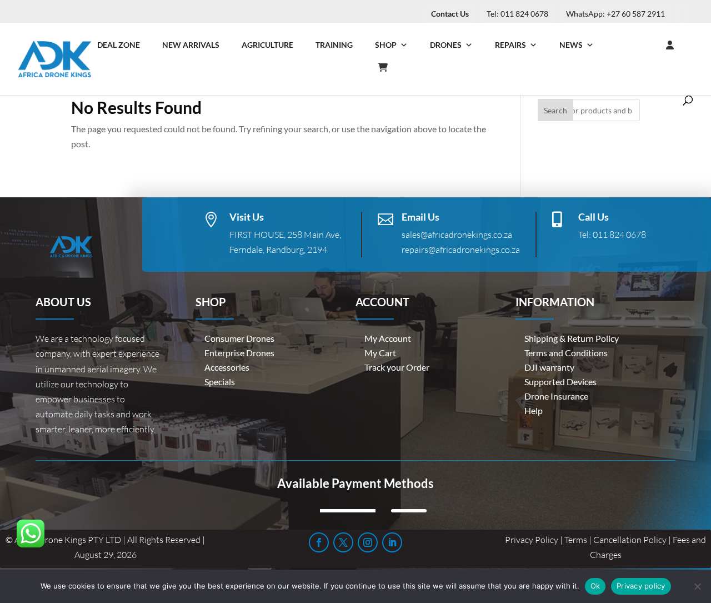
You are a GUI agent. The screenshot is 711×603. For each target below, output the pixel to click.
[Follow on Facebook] (319, 542)
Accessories (226, 367)
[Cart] (388, 67)
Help (533, 410)
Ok (595, 585)
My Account (387, 338)
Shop (386, 44)
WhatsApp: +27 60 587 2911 (615, 13)
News (571, 44)
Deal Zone (118, 44)
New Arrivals (190, 44)
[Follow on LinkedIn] (392, 542)
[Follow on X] (343, 542)
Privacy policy (641, 585)
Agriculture (267, 44)
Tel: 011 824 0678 (517, 13)
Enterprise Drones (239, 352)
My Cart (380, 352)
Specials (219, 381)
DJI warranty (549, 367)
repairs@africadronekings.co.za (461, 249)
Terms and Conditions (566, 352)
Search (555, 110)
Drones (446, 44)
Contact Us (450, 13)
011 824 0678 (619, 234)
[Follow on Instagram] (368, 542)
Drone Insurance (556, 396)
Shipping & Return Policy (571, 338)
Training (334, 44)
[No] (697, 586)
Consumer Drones (239, 338)
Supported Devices (560, 381)
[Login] (647, 45)
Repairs (510, 44)
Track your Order (396, 367)
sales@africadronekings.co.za (457, 234)
